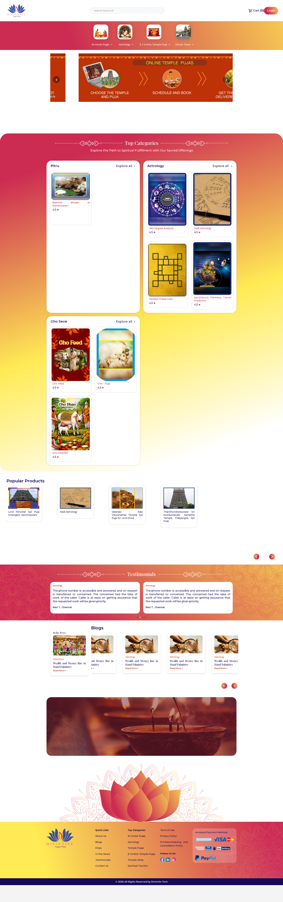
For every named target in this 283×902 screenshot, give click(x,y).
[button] (56, 79)
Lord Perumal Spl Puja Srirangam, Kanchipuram (23, 513)
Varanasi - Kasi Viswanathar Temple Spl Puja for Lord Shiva (127, 515)
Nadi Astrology (68, 511)
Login (271, 10)
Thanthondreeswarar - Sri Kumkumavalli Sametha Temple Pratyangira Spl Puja (179, 516)
